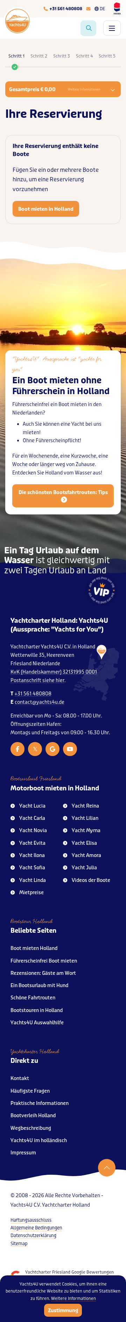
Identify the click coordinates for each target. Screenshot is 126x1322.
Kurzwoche (83, 456)
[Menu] (112, 28)
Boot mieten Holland (33, 948)
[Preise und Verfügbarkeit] (88, 28)
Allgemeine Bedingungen (36, 1228)
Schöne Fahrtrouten (32, 997)
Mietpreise (31, 892)
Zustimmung (63, 1310)
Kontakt (19, 1078)
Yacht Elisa (84, 843)
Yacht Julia (84, 867)
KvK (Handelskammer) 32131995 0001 (53, 672)
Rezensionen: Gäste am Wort (43, 973)
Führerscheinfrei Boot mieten (43, 961)
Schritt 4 (84, 56)
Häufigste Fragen (30, 1091)
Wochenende (43, 456)
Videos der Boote (91, 880)
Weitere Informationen (73, 1298)
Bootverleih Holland (33, 1115)
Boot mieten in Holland (46, 209)
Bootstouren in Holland (36, 1010)
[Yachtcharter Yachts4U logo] (17, 21)
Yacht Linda (32, 880)
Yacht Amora (86, 855)
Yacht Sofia (32, 867)
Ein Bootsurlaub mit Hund (39, 985)
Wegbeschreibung (30, 1128)
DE (102, 9)
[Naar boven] (106, 1167)
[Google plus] (52, 749)
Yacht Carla (32, 818)
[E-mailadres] (88, 9)
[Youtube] (70, 749)
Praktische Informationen (39, 1103)
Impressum (23, 1152)
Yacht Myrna (86, 830)
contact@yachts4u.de (39, 702)
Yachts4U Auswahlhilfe (37, 1022)
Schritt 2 (38, 56)
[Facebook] (17, 749)
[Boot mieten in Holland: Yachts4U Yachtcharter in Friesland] (96, 673)
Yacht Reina (85, 806)
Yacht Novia (33, 830)
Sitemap (19, 1244)
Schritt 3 (61, 56)
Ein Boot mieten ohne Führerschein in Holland (61, 386)
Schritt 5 (107, 56)
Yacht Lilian (85, 818)
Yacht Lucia (32, 806)
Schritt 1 (16, 56)
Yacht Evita (32, 843)
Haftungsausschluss (30, 1220)
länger (47, 464)
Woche (20, 464)
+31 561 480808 (32, 693)
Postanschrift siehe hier (37, 680)
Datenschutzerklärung (33, 1236)
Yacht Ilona (32, 855)
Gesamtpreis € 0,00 (54, 89)
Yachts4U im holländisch (38, 1140)
